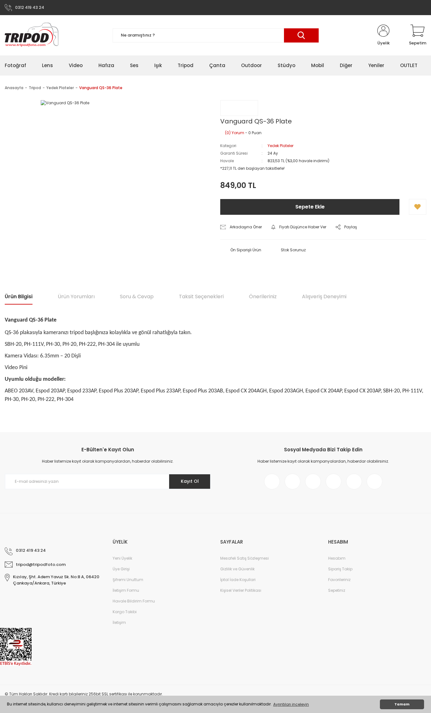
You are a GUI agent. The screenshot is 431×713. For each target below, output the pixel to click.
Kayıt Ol (190, 481)
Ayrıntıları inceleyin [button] (291, 704)
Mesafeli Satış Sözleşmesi (244, 558)
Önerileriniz (263, 296)
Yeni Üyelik (122, 558)
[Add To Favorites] (417, 207)
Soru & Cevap (137, 296)
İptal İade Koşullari (238, 579)
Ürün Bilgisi (18, 296)
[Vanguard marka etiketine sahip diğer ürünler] (239, 108)
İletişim (119, 622)
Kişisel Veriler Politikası (240, 590)
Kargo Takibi (125, 611)
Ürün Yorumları (76, 296)
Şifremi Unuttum (128, 579)
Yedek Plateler (280, 145)
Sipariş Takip (340, 569)
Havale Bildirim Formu (134, 601)
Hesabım (336, 558)
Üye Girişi (121, 569)
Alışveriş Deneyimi (324, 296)
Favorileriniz (339, 579)
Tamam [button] (402, 704)
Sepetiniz (336, 590)
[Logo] (31, 35)
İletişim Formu (126, 590)
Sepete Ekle (310, 206)
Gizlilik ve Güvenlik (237, 569)
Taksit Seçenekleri (201, 296)
